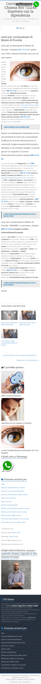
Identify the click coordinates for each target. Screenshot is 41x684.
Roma (31, 105)
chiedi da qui (13, 536)
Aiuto (3, 484)
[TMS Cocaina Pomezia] (12, 372)
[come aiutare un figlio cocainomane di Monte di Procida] (9, 333)
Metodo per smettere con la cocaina (14, 512)
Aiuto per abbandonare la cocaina (13, 488)
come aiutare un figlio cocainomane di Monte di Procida (9, 343)
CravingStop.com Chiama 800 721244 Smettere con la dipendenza (20, 9)
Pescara (25, 105)
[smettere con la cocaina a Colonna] (12, 399)
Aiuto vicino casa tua (8, 498)
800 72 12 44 (23, 49)
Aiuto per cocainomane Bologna (12, 491)
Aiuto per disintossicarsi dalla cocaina (14, 494)
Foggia (36, 105)
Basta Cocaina (6, 501)
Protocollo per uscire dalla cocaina (13, 522)
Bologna (24, 107)
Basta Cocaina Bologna (9, 505)
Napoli (36, 606)
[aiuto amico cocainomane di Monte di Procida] (9, 315)
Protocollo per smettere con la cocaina (15, 519)
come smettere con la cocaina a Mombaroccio (19, 355)
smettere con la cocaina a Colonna (16, 423)
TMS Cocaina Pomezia (11, 395)
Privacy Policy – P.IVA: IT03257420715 (20, 682)
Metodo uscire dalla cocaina (11, 515)
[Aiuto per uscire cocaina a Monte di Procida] (28, 315)
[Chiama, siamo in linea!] (36, 4)
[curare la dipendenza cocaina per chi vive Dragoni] (12, 426)
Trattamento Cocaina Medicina (28, 360)
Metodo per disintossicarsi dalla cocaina (15, 508)
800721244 (16, 533)
